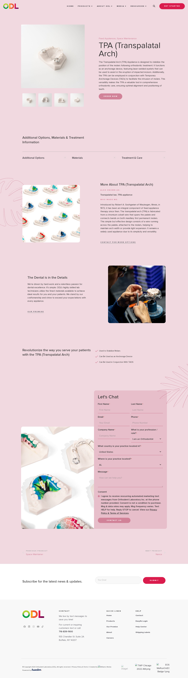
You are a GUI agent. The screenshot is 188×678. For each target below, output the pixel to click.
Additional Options (33, 158)
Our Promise (112, 627)
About (109, 632)
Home (109, 615)
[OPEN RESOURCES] (146, 6)
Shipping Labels (143, 632)
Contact (139, 615)
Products (110, 621)
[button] (154, 6)
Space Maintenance (127, 38)
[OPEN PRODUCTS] (92, 6)
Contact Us (114, 520)
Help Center (141, 627)
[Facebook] (24, 626)
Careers (110, 638)
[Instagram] (33, 626)
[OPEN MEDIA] (125, 6)
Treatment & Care (132, 158)
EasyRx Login (142, 621)
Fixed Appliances (107, 38)
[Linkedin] (29, 626)
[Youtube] (38, 626)
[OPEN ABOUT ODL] (112, 6)
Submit (154, 580)
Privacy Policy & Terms (80, 667)
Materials (77, 158)
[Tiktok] (42, 626)
